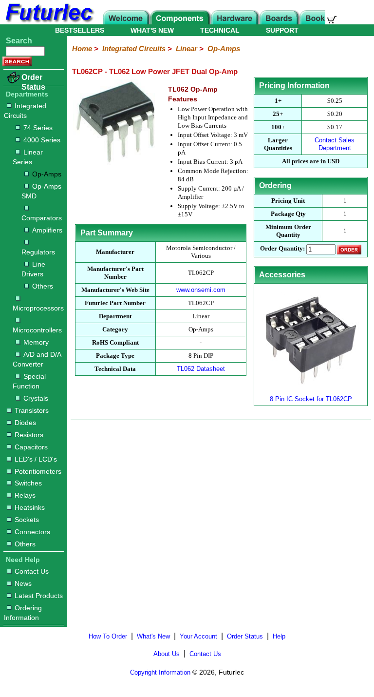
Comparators (41, 218)
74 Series (38, 128)
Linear (186, 48)
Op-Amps (46, 174)
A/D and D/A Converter (37, 359)
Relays (25, 495)
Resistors (29, 435)
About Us (166, 654)
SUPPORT (282, 30)
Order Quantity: (282, 248)
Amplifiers (47, 230)
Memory (36, 342)
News (23, 583)
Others (42, 286)
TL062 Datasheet (201, 368)
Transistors (32, 410)
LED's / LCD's (36, 459)
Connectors (32, 532)
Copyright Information (160, 672)
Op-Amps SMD (41, 191)
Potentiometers (38, 471)
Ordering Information (23, 612)
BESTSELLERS (79, 30)
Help (279, 636)
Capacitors (31, 447)
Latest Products (39, 596)
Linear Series (28, 157)
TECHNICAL (220, 30)
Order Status (33, 82)
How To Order (108, 636)
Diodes (25, 422)
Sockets (27, 519)
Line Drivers (33, 269)
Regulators (38, 252)
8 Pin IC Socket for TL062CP (311, 399)
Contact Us (32, 571)
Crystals (35, 398)
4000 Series (41, 140)
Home (82, 48)
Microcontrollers (37, 330)
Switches (28, 483)
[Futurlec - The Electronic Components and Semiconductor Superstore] (48, 22)
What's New (153, 636)
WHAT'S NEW (152, 30)
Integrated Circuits (25, 110)
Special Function (29, 381)
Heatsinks (30, 507)
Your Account (198, 636)
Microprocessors (38, 308)
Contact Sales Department (335, 144)
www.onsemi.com (200, 289)
